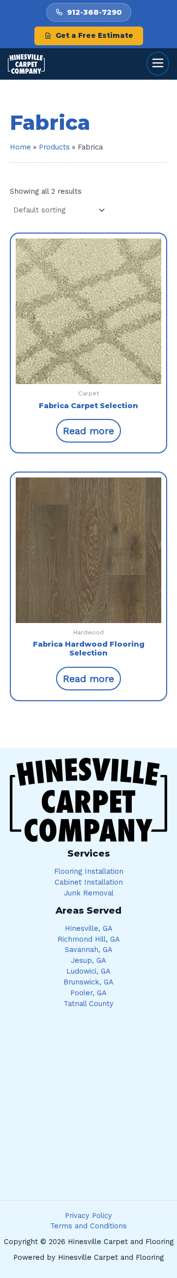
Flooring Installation (88, 871)
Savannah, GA (89, 949)
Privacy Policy (88, 1215)
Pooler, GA (88, 992)
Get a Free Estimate (94, 35)
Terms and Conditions (88, 1225)
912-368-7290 (94, 12)
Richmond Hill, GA (89, 939)
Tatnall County (88, 1003)
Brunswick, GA (88, 982)
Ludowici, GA (88, 971)
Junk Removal (89, 893)
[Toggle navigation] (158, 64)
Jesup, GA (88, 960)
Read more (88, 431)
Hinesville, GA (89, 928)
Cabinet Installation (89, 882)
